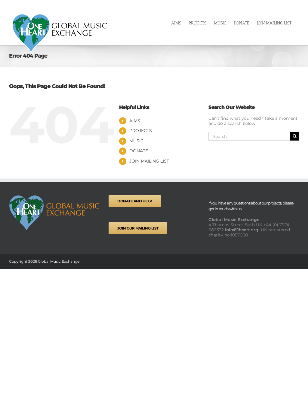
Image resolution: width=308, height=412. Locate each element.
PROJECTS (140, 130)
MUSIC (136, 141)
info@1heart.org (242, 230)
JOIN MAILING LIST (149, 161)
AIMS (134, 120)
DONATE (138, 151)
